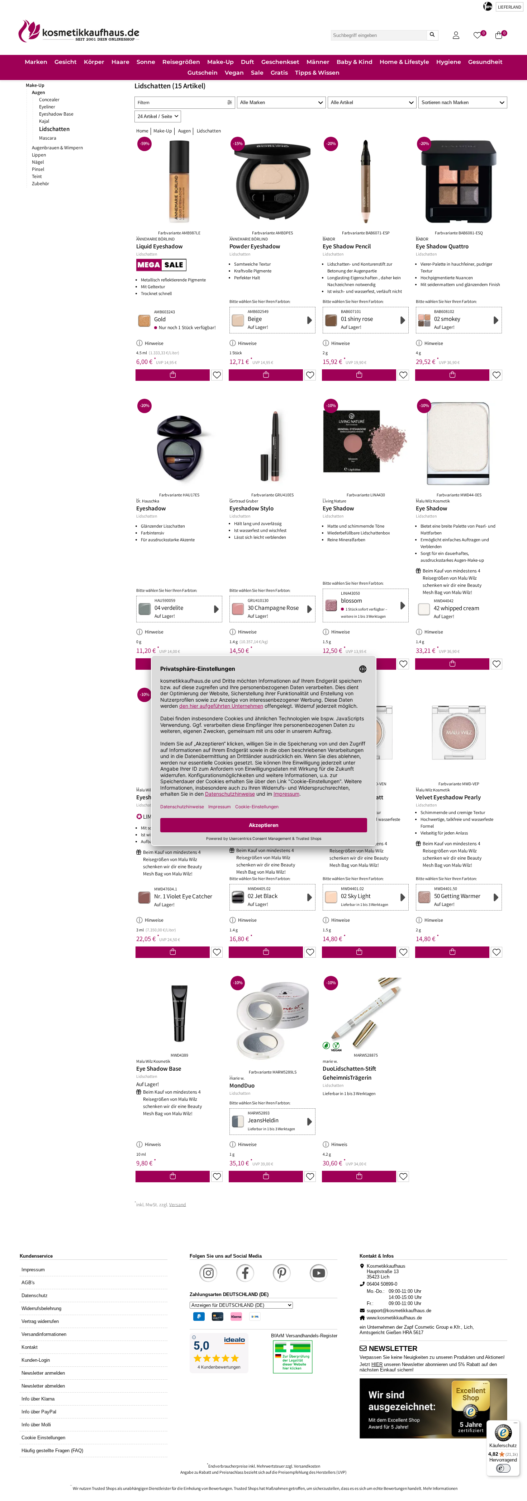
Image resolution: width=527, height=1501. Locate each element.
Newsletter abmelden (43, 1386)
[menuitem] (36, 63)
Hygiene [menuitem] (448, 62)
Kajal (44, 121)
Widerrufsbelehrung (41, 1308)
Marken (36, 62)
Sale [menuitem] (257, 72)
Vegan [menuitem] (234, 72)
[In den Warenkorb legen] (173, 375)
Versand (177, 1204)
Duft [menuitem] (247, 62)
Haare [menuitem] (120, 62)
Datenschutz (35, 1295)
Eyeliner (47, 107)
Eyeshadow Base (56, 114)
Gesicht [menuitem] (65, 62)
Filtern (143, 103)
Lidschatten (54, 129)
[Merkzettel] (217, 375)
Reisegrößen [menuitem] (181, 62)
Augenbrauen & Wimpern (57, 148)
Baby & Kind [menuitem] (354, 62)
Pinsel (38, 169)
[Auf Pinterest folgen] (281, 1273)
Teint (37, 177)
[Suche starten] (432, 35)
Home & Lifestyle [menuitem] (404, 62)
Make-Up (35, 85)
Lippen (39, 155)
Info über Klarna (38, 1399)
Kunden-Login (36, 1360)
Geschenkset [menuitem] (280, 62)
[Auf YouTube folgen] (318, 1273)
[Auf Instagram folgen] (208, 1273)
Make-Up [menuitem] (220, 62)
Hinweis (153, 1145)
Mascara (47, 138)
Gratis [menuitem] (279, 72)
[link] (79, 31)
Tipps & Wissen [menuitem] (317, 72)
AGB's (28, 1282)
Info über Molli (36, 1424)
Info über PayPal (39, 1412)
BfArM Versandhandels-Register (304, 1335)
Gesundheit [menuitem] (485, 62)
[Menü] (515, 1424)
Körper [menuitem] (94, 62)
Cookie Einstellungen (43, 1437)
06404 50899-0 (382, 1284)
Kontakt (30, 1347)
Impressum (33, 1269)
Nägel (38, 162)
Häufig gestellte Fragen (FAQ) (52, 1450)
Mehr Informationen (440, 1489)
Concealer (49, 100)
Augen (38, 93)
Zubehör (40, 184)
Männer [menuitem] (318, 62)
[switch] (503, 1468)
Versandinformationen (44, 1334)
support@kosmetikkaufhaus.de (399, 1310)
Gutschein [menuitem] (202, 72)
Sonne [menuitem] (146, 62)
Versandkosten (307, 1467)
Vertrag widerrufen (40, 1321)
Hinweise (154, 343)
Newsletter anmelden (43, 1373)
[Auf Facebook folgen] (245, 1273)
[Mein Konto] (456, 35)
